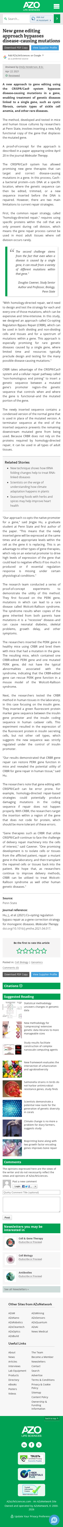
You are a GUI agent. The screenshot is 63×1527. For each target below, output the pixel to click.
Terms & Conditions (43, 1380)
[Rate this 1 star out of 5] (19, 951)
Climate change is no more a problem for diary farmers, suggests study (40, 1125)
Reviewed (14, 75)
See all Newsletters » (16, 1289)
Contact (35, 1366)
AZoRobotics (15, 1322)
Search (35, 1370)
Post (7, 1217)
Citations (11, 986)
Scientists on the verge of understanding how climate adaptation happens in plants (29, 486)
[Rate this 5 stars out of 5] (44, 951)
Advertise (37, 1375)
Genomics (37, 962)
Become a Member (42, 1357)
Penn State (10, 903)
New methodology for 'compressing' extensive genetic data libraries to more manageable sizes (41, 1028)
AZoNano (13, 1317)
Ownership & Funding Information (39, 1405)
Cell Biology (21, 962)
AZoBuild (13, 1336)
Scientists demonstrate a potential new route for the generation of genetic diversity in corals (42, 1107)
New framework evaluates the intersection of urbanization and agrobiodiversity (41, 1066)
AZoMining (37, 1313)
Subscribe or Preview (30, 1242)
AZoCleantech (16, 1327)
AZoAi (34, 1327)
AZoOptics (14, 1331)
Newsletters (38, 1361)
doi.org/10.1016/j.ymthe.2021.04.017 (26, 928)
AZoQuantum (39, 1322)
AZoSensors (38, 1317)
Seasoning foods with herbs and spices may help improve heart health (31, 501)
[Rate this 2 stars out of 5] (25, 951)
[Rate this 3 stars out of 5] (32, 951)
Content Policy (39, 1397)
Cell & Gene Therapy (31, 1238)
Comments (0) (11, 967)
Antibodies (25, 1272)
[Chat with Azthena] (54, 1520)
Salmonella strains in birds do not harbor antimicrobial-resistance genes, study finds (41, 1085)
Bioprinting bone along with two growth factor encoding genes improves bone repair (40, 1144)
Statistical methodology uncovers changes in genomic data (41, 1007)
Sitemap (36, 1392)
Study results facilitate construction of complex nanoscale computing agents (41, 1046)
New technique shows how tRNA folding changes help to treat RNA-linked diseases (32, 472)
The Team (37, 1352)
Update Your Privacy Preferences (33, 1516)
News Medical (39, 1331)
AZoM (11, 1313)
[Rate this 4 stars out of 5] (38, 951)
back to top (51, 1418)
